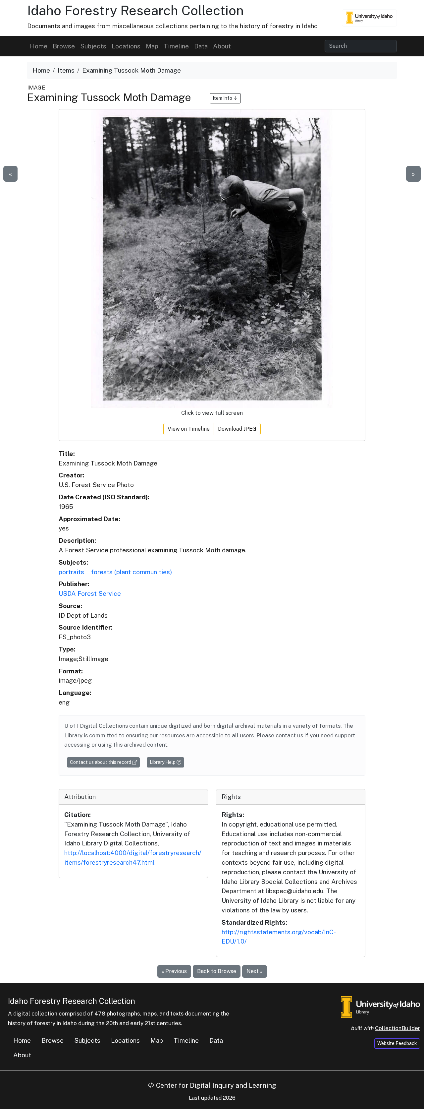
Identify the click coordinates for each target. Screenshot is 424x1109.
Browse (64, 46)
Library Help (163, 762)
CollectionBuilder (397, 1028)
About (222, 46)
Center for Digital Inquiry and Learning (215, 1085)
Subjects (93, 46)
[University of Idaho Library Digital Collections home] (380, 1006)
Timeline (176, 46)
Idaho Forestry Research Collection (135, 10)
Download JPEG (237, 429)
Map (152, 46)
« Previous (174, 971)
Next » (254, 971)
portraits (71, 572)
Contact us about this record (101, 762)
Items (66, 70)
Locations (126, 46)
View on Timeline (189, 429)
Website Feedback (397, 1043)
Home (38, 46)
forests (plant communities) (131, 572)
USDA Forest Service (90, 593)
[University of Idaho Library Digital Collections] (369, 18)
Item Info (223, 98)
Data (201, 46)
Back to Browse (216, 971)
